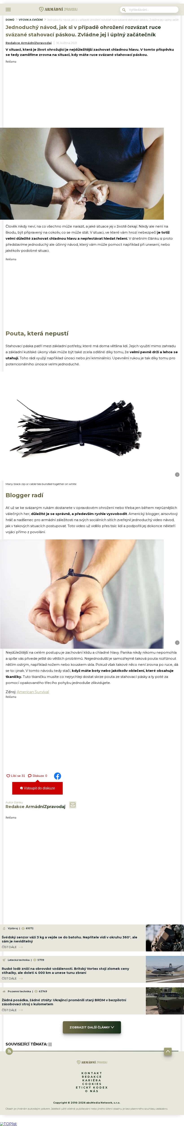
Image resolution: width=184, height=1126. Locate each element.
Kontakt (92, 1073)
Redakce (92, 1076)
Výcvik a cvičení (31, 19)
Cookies (92, 1084)
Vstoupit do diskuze (39, 788)
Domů (10, 19)
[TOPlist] (8, 1124)
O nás (92, 1091)
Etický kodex (92, 1087)
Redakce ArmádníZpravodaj (29, 43)
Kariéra (91, 1080)
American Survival (33, 692)
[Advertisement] (92, 94)
